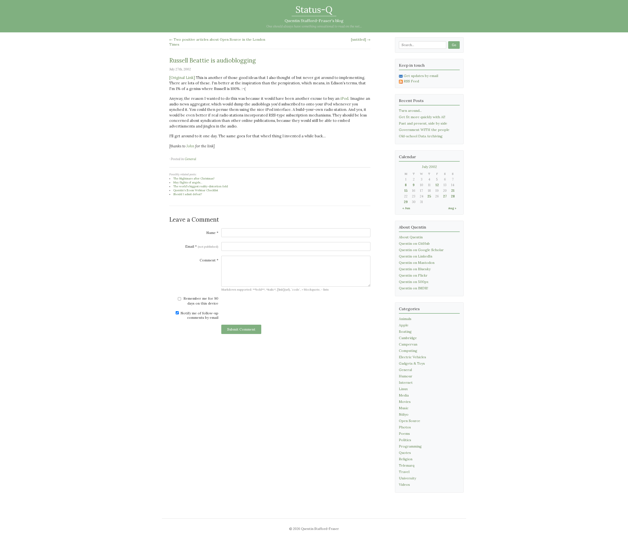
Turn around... (410, 110)
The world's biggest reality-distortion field (200, 186)
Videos (404, 484)
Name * (212, 233)
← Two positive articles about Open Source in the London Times (217, 42)
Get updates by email (421, 76)
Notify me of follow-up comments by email (199, 315)
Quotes (405, 452)
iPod (344, 98)
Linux (403, 389)
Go (454, 45)
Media (404, 395)
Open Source (409, 421)
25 (429, 196)
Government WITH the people (424, 130)
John (190, 146)
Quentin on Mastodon (416, 262)
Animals (405, 319)
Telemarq (406, 465)
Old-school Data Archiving (421, 136)
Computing (408, 350)
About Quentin (411, 237)
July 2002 (429, 167)
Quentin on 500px (413, 282)
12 (437, 185)
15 (405, 191)
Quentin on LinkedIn (415, 256)
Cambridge (408, 338)
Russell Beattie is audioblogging (212, 60)
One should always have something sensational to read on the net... (314, 26)
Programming (410, 446)
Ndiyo (403, 414)
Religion (405, 459)
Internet (406, 382)
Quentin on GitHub (414, 243)
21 (453, 191)
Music (403, 408)
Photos (405, 427)
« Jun (406, 208)
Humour (405, 376)
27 (445, 196)
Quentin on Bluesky (415, 269)
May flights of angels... (187, 182)
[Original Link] (182, 77)
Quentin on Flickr (413, 275)
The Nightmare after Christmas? (193, 178)
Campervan (408, 344)
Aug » (452, 208)
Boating (405, 331)
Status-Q (314, 9)
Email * (201, 246)
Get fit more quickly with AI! (422, 117)
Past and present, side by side (423, 123)
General (190, 159)
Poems (404, 433)
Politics (405, 440)
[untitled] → (360, 39)
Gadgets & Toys (412, 363)
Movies (405, 401)
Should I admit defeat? (187, 194)
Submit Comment (241, 329)
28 (453, 196)
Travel (404, 472)
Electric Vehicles (412, 357)
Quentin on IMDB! (413, 288)
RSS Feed (411, 81)
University (407, 478)
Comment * (209, 260)
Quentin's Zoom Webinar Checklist (195, 190)
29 (406, 202)
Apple (403, 325)
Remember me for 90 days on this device (200, 301)
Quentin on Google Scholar (421, 250)
